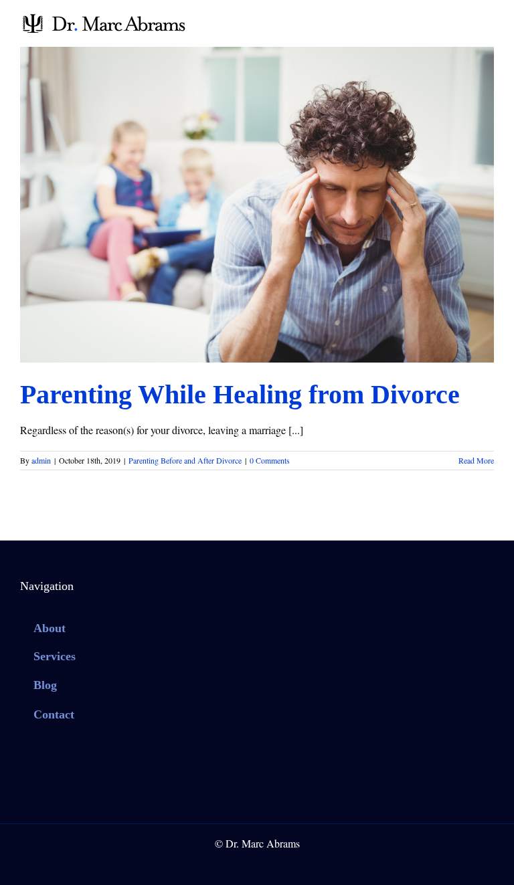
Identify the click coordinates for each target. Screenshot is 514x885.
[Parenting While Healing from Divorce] (257, 205)
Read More (476, 460)
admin (41, 460)
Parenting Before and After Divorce (257, 215)
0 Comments (270, 460)
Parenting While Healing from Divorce (240, 394)
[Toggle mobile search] (464, 20)
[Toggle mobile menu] (488, 20)
